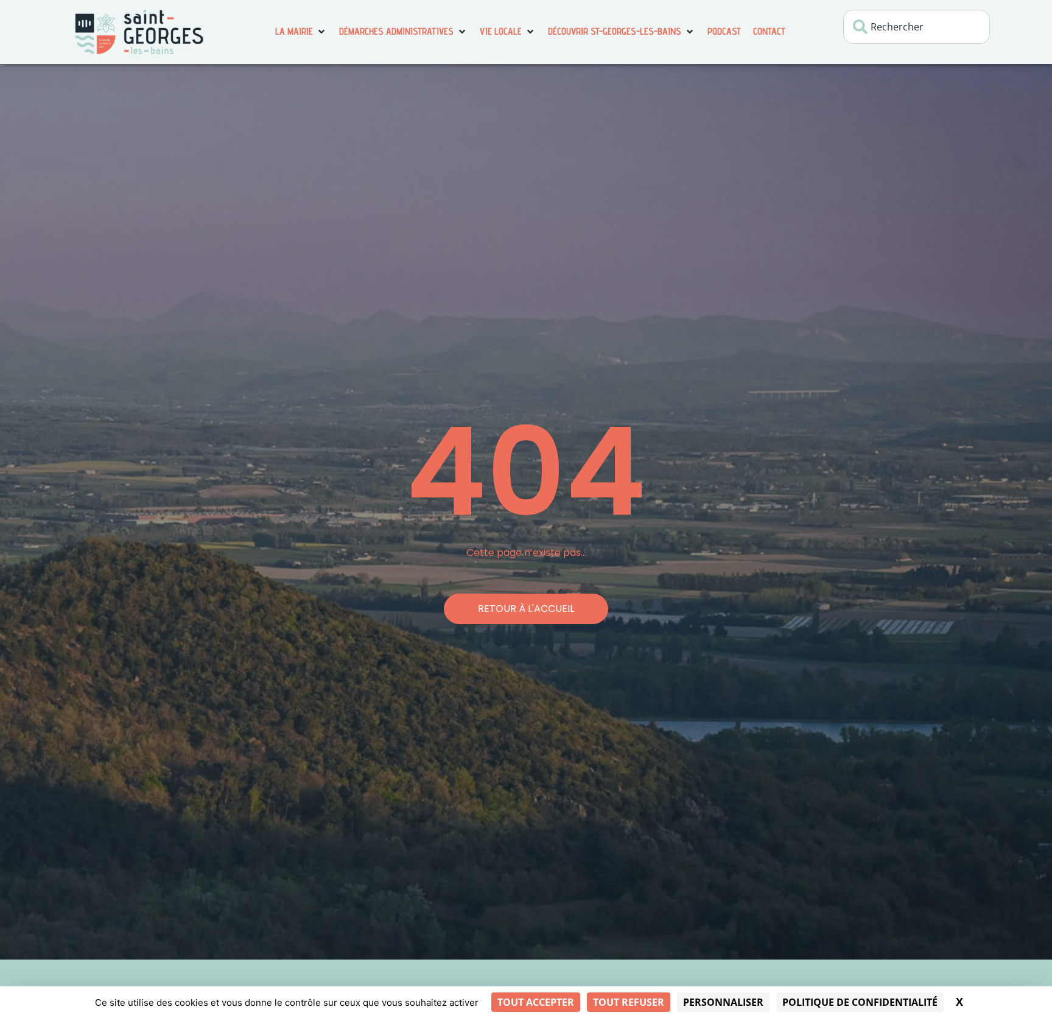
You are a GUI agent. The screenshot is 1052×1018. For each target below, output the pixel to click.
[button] (301, 32)
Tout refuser (628, 1002)
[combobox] (916, 27)
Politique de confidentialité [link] (860, 1002)
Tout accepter (535, 1002)
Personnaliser (723, 1002)
